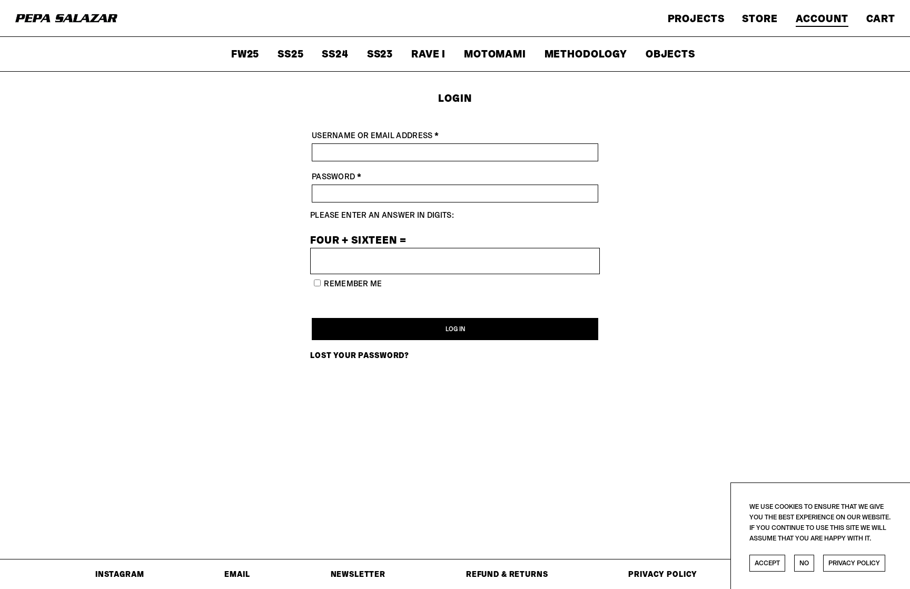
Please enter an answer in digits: (382, 215)
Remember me (353, 283)
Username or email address (396, 135)
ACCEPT (767, 562)
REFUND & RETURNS (507, 574)
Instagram (119, 574)
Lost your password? (359, 355)
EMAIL (237, 574)
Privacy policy (854, 562)
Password (357, 176)
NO (804, 562)
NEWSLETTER (358, 574)
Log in (455, 329)
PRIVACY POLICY (662, 574)
